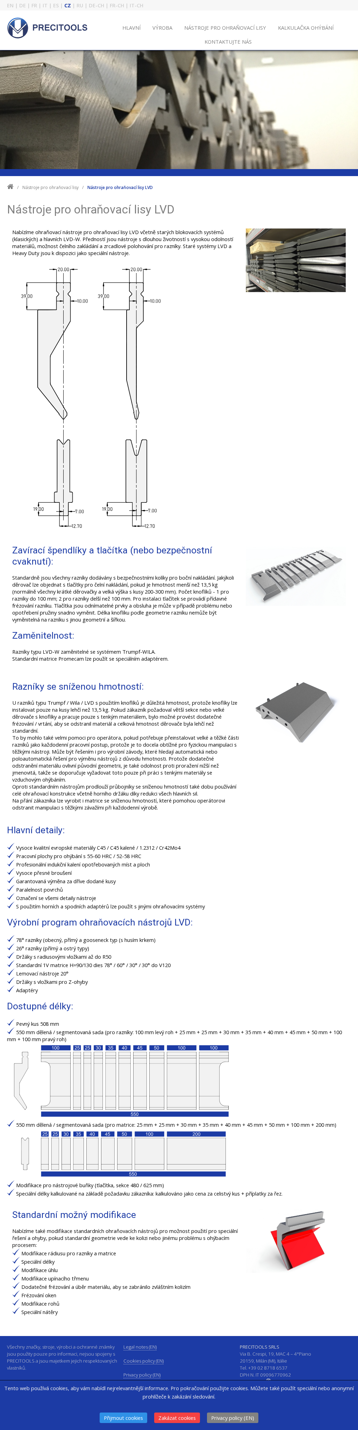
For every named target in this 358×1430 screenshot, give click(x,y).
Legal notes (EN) (140, 1347)
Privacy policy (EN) (232, 1417)
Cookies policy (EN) (143, 1361)
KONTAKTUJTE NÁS (228, 41)
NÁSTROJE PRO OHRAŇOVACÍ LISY (225, 27)
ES (56, 5)
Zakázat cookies (177, 1417)
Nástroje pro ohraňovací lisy (51, 187)
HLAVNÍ (131, 27)
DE (22, 5)
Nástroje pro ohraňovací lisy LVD (120, 187)
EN (10, 5)
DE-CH (96, 5)
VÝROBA (162, 27)
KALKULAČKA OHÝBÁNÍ (306, 27)
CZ (67, 5)
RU (80, 5)
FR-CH (117, 5)
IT (45, 5)
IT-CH (136, 5)
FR (34, 5)
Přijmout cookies (123, 1417)
